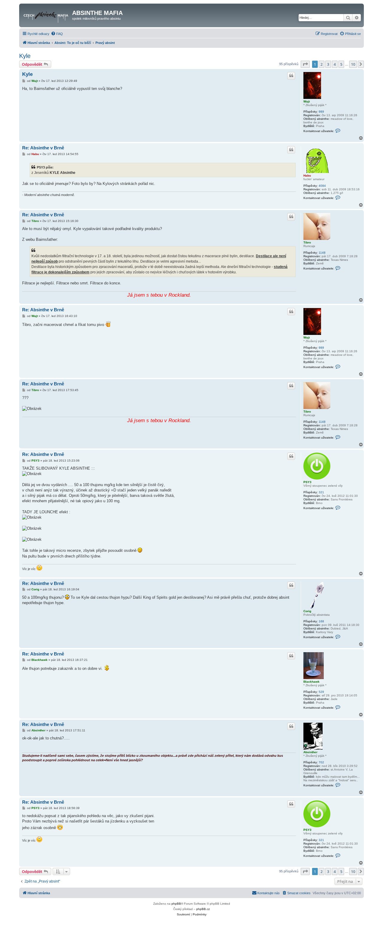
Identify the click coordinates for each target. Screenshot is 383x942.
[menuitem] (57, 33)
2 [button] (321, 64)
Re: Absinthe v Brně (43, 147)
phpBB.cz (203, 909)
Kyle (25, 56)
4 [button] (335, 64)
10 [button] (353, 64)
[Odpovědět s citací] (291, 75)
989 (321, 111)
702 (321, 762)
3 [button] (328, 64)
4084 (322, 185)
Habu (307, 175)
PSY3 (307, 482)
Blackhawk (311, 681)
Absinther (310, 752)
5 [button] (341, 64)
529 (321, 691)
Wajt (306, 101)
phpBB (176, 903)
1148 (322, 252)
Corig (307, 611)
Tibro (307, 242)
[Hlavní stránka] (46, 14)
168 (321, 621)
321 (321, 492)
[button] (305, 64)
